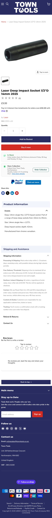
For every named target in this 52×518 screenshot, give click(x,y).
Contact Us (41, 508)
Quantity (4, 125)
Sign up (37, 414)
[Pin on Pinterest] (17, 193)
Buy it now (26, 147)
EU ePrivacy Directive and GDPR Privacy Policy (24, 506)
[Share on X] (7, 193)
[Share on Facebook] (3, 193)
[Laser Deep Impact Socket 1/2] (5, 81)
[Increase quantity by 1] (22, 131)
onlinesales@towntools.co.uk (17, 441)
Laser (6, 117)
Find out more (33, 182)
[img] (9, 98)
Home (3, 22)
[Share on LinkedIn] (12, 193)
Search (9, 503)
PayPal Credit (29, 508)
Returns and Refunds (14, 508)
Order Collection (41, 170)
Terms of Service (37, 503)
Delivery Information (21, 503)
